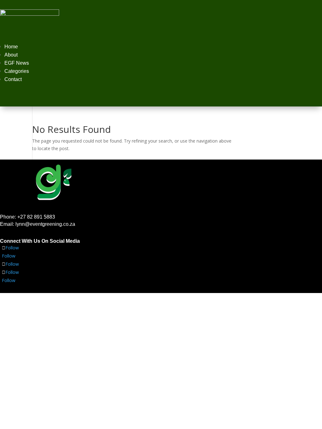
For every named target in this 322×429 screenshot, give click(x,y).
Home (11, 46)
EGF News (16, 63)
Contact (13, 79)
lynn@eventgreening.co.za (45, 224)
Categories (16, 71)
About (11, 54)
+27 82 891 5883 (36, 217)
